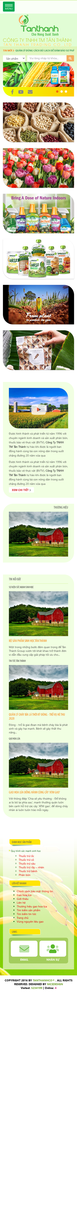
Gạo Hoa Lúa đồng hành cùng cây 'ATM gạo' (34, 792)
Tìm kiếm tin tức (26, 914)
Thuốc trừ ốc (26, 856)
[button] (57, 91)
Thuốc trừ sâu (27, 863)
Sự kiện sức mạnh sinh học (21, 587)
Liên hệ (21, 902)
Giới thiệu (22, 899)
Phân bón (24, 875)
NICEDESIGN (55, 984)
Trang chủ (22, 918)
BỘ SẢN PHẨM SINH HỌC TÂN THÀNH (28, 641)
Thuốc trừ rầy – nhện (31, 867)
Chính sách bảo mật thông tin (35, 891)
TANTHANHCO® (44, 980)
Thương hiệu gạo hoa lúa (32, 906)
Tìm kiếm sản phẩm (28, 910)
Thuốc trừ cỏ (26, 860)
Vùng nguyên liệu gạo (30, 921)
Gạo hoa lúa (14, 738)
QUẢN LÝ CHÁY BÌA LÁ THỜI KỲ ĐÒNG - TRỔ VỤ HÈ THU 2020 (37, 716)
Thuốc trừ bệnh (28, 871)
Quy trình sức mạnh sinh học (26, 850)
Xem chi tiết (20, 490)
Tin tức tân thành (17, 661)
